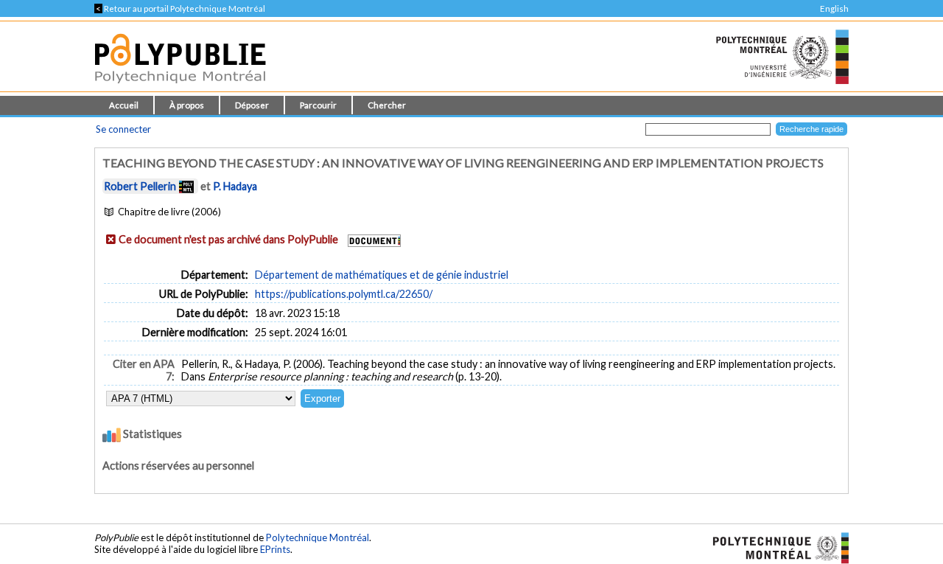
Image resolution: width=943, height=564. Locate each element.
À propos (186, 105)
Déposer (252, 105)
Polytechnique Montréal (317, 537)
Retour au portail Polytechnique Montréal (179, 8)
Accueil (124, 105)
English (834, 8)
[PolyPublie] (180, 87)
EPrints (275, 549)
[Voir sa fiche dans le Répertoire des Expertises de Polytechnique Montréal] (186, 186)
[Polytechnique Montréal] (775, 547)
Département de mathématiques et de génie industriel (381, 274)
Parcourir (318, 105)
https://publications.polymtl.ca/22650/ (343, 294)
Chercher (387, 105)
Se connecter (123, 129)
